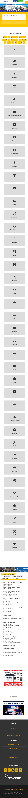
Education (14, 166)
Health (14, 293)
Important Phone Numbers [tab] (8, 574)
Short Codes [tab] (15, 578)
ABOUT (16, 792)
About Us (13, 728)
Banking (14, 90)
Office (14, 382)
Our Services (13, 732)
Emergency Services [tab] (17, 576)
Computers (14, 141)
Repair (14, 446)
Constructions (14, 153)
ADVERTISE (21, 793)
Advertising (14, 52)
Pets (15, 407)
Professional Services (14, 420)
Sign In (15, 1)
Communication (14, 128)
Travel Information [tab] (6, 576)
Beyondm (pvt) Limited (17, 789)
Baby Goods (14, 77)
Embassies (14, 191)
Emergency (14, 204)
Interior (14, 357)
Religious (14, 433)
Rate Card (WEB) (13, 748)
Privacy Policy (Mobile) (13, 735)
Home (14, 306)
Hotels (14, 318)
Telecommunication (14, 496)
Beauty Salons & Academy (14, 115)
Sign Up (21, 1)
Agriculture (14, 64)
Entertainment (14, 217)
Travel (14, 522)
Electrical (14, 179)
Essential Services (14, 229)
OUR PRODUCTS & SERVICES (10, 793)
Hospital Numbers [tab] (6, 578)
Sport (14, 484)
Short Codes (14, 471)
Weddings (14, 547)
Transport (14, 509)
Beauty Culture (14, 102)
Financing (14, 242)
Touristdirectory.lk (13, 761)
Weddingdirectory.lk (13, 757)
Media (14, 369)
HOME (11, 792)
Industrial (14, 331)
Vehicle (14, 535)
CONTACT (13, 795)
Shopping (14, 458)
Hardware (14, 280)
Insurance (14, 344)
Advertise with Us (13, 745)
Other (14, 395)
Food (14, 255)
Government (14, 268)
